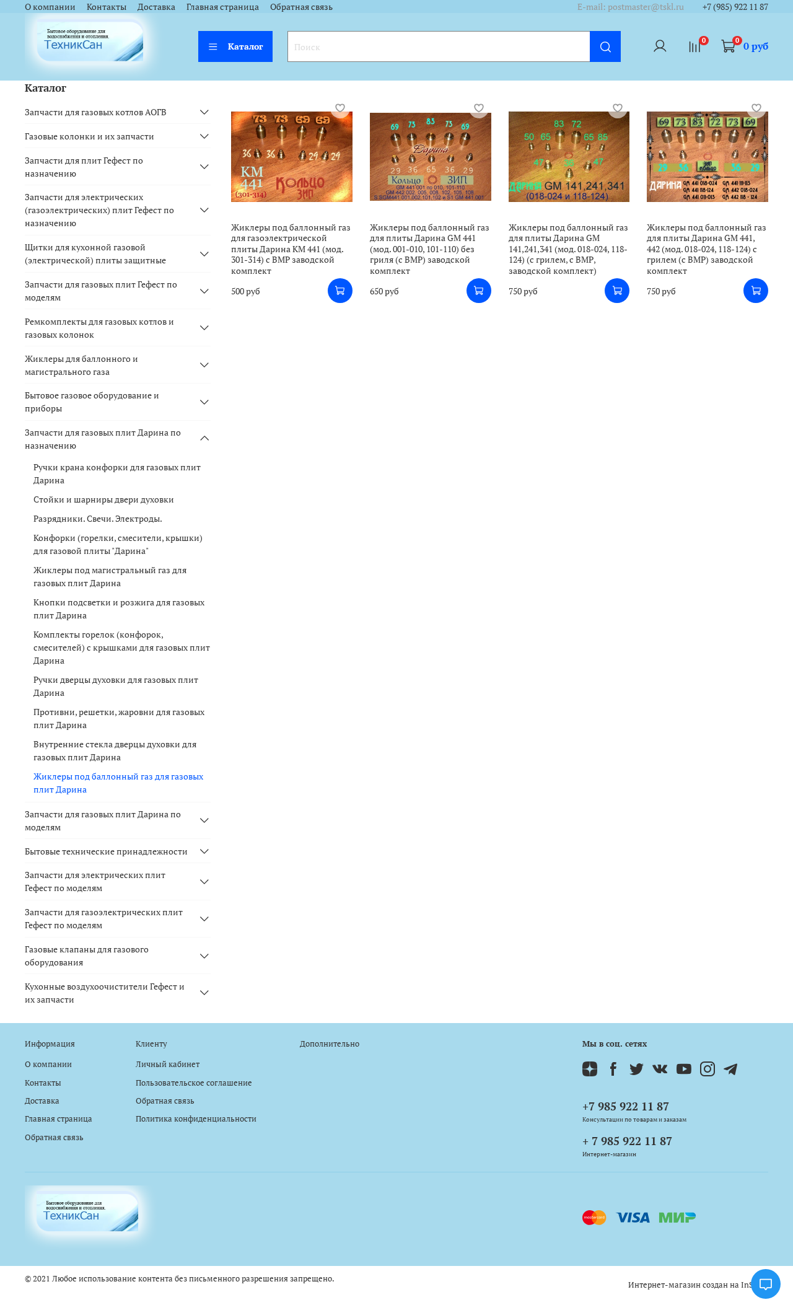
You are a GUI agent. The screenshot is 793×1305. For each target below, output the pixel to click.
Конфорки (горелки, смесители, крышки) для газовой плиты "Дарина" (118, 544)
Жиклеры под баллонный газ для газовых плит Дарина (118, 782)
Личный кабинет (167, 1064)
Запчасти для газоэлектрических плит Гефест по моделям (104, 918)
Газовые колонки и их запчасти (89, 136)
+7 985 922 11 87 (625, 1106)
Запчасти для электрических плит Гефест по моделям (95, 881)
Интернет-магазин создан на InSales (698, 1285)
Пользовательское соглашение (194, 1083)
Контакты (106, 6)
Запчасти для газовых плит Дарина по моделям (103, 820)
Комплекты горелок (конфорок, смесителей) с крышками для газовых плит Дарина (121, 647)
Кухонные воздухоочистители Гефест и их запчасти (105, 992)
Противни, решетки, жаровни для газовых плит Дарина (118, 718)
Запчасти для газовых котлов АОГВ (96, 112)
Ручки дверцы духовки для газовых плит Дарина (115, 686)
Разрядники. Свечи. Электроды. (97, 518)
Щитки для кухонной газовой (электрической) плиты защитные (95, 253)
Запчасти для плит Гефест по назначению (84, 166)
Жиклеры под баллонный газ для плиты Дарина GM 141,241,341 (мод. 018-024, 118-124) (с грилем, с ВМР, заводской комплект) (568, 248)
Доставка (156, 6)
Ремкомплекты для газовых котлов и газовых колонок (99, 327)
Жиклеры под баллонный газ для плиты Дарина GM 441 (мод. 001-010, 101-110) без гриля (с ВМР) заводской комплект (429, 248)
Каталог (245, 46)
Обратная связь (301, 6)
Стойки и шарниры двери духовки (103, 499)
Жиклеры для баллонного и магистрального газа (81, 365)
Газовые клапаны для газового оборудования (87, 955)
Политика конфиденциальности (196, 1119)
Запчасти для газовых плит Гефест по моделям (101, 290)
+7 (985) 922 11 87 (735, 6)
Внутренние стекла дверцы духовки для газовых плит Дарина (114, 750)
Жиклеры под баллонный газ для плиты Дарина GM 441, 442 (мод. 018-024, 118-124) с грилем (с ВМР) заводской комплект (706, 248)
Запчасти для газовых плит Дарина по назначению (103, 438)
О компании (50, 6)
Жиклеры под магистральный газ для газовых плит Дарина (109, 576)
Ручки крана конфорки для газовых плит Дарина (117, 473)
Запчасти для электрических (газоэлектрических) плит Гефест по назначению (99, 210)
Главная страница (222, 6)
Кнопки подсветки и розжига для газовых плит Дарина (118, 608)
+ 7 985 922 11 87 (627, 1140)
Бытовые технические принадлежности (106, 851)
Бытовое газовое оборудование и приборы (92, 401)
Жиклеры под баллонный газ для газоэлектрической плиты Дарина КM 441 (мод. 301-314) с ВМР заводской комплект (291, 248)
